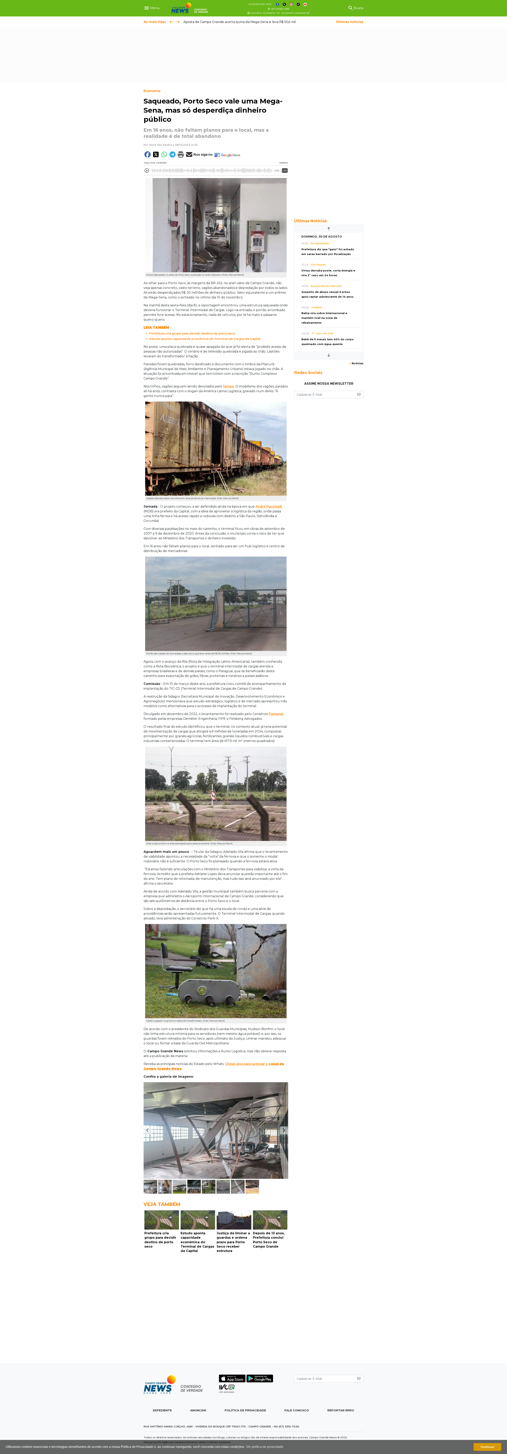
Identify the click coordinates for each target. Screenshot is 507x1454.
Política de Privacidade (245, 1410)
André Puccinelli (268, 506)
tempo (228, 386)
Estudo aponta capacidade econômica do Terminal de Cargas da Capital (205, 339)
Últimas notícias (349, 22)
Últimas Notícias (310, 221)
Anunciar (198, 1410)
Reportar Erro (340, 1410)
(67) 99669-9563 (280, 8)
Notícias (356, 363)
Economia (152, 91)
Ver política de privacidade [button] (264, 1446)
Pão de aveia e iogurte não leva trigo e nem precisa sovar (230, 22)
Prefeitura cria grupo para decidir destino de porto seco (192, 333)
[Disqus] (216, 1309)
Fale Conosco (296, 1410)
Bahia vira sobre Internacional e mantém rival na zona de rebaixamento (324, 318)
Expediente (162, 1410)
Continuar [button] (487, 1446)
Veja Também (162, 1204)
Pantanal (276, 714)
